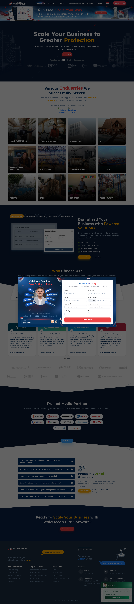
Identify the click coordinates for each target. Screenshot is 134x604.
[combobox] (92, 300)
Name (66, 290)
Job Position (68, 304)
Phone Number (93, 297)
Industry (67, 311)
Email (66, 297)
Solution (91, 311)
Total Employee (93, 304)
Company (91, 290)
